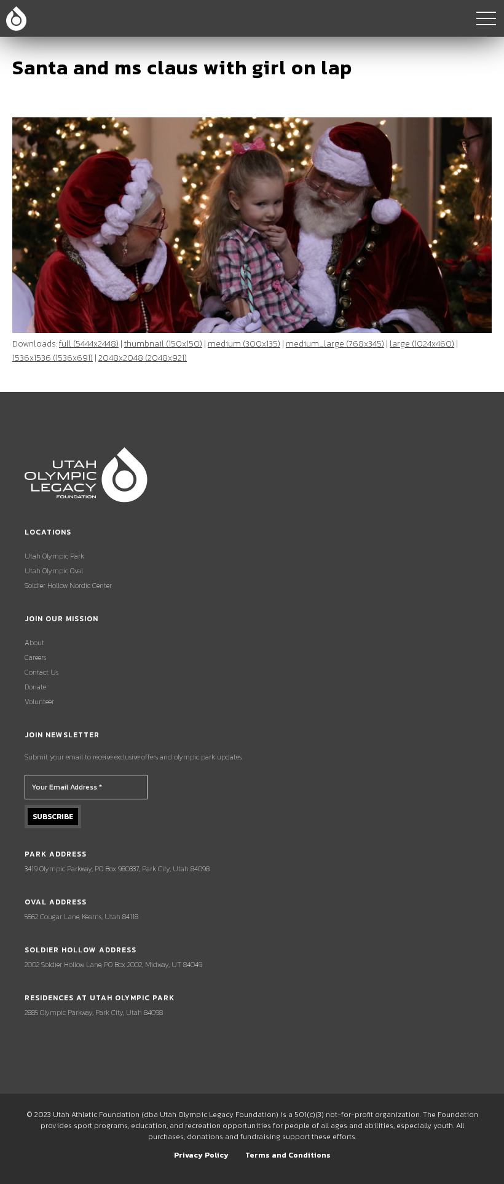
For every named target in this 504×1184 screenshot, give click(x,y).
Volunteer (39, 701)
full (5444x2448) (89, 343)
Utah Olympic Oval (54, 570)
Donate (35, 686)
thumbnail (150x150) (163, 343)
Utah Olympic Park (54, 556)
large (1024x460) (422, 343)
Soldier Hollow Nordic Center (68, 585)
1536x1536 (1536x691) (52, 357)
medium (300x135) (244, 343)
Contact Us (41, 672)
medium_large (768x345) (335, 343)
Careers (35, 657)
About (34, 642)
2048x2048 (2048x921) (142, 357)
